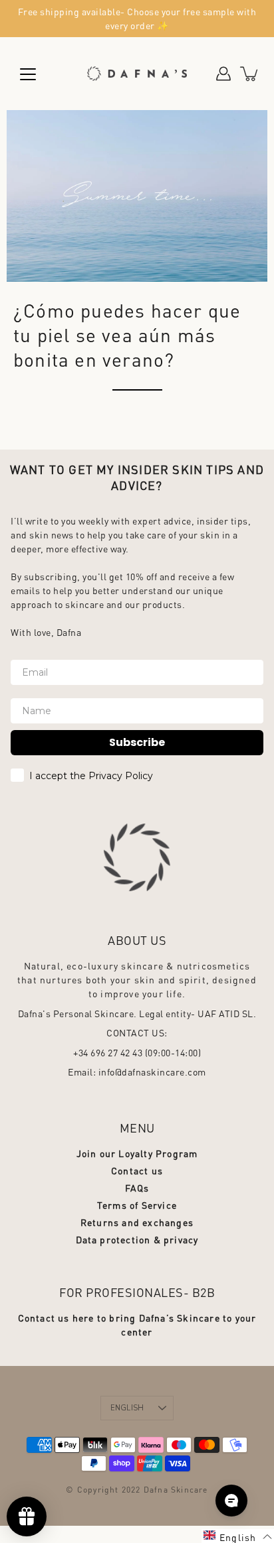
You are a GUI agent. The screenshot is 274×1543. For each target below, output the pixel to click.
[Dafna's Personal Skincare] (137, 73)
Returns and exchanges (137, 1222)
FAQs (137, 1188)
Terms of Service (137, 1205)
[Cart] (250, 73)
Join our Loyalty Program (137, 1153)
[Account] (223, 73)
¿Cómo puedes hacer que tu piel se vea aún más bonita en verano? (127, 334)
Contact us (137, 1170)
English (127, 1408)
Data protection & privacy (137, 1239)
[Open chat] (231, 1500)
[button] (238, 1536)
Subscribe (137, 742)
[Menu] (28, 74)
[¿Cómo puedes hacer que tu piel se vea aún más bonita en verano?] (137, 196)
